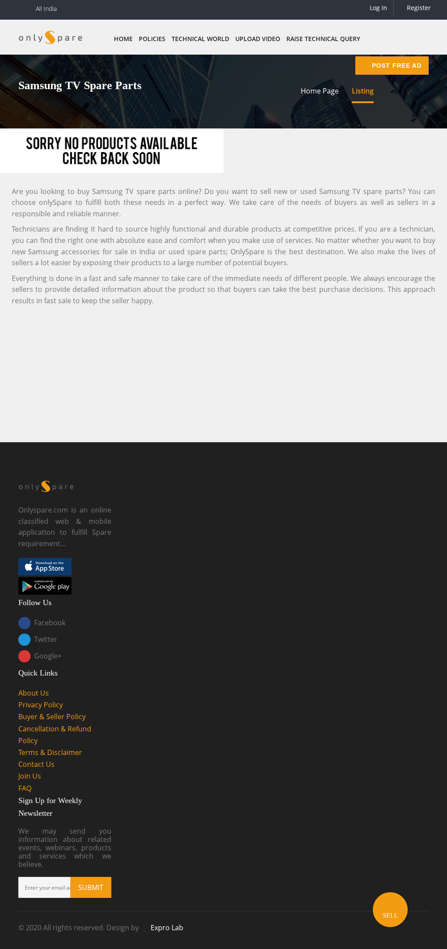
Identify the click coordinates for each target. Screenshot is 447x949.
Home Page (320, 91)
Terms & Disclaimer (50, 752)
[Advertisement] (223, 372)
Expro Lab (167, 927)
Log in (377, 7)
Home (123, 39)
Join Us (29, 776)
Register (418, 7)
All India (46, 8)
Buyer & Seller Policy (52, 716)
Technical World (200, 39)
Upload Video (257, 39)
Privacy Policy (40, 705)
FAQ (24, 788)
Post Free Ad (396, 65)
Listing (363, 91)
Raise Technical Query (323, 39)
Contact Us (36, 764)
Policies (152, 39)
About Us (33, 693)
